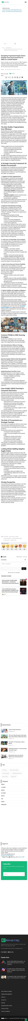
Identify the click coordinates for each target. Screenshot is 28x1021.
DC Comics (3, 792)
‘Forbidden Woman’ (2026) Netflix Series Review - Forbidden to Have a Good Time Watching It (16, 970)
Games (10, 738)
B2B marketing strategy (17, 538)
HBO (2, 798)
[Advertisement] (14, 27)
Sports (10, 745)
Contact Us (3, 1000)
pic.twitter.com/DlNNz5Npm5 (7, 855)
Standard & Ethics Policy (6, 1005)
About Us (3, 997)
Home (3, 47)
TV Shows (3, 787)
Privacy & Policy (4, 1008)
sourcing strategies (7, 538)
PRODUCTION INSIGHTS (6, 994)
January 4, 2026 (20, 856)
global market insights (13, 536)
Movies (10, 758)
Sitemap (3, 1002)
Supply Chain (13, 540)
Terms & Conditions (5, 1011)
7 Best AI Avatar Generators (15, 729)
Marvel (3, 790)
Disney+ (3, 801)
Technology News (8, 47)
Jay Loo (2, 69)
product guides (7, 540)
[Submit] (23, 874)
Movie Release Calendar (6, 991)
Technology (6, 536)
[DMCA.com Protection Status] (4, 1018)
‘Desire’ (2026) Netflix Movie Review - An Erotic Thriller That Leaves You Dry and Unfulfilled (16, 963)
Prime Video (3, 804)
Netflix (2, 795)
